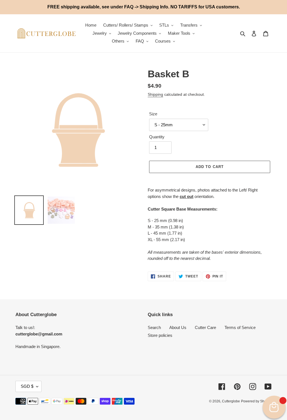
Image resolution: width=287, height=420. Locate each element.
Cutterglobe (231, 401)
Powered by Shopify (256, 401)
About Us (177, 327)
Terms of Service (240, 327)
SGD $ (27, 386)
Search (154, 327)
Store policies (160, 335)
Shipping (155, 94)
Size (153, 113)
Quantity (157, 136)
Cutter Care (205, 327)
